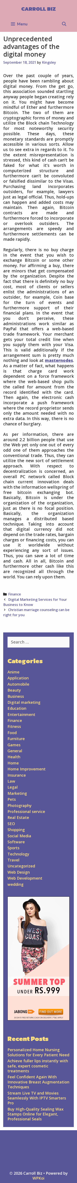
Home (13, 763)
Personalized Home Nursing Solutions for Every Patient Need (38, 1052)
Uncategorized (21, 866)
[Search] (64, 24)
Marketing (17, 793)
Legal (12, 787)
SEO (11, 823)
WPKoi (38, 1178)
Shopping (16, 829)
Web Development (24, 878)
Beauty (14, 690)
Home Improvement (26, 769)
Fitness (14, 726)
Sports (13, 847)
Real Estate (18, 817)
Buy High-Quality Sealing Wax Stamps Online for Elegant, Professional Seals (35, 1114)
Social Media (19, 835)
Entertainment (21, 714)
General (14, 750)
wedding (15, 884)
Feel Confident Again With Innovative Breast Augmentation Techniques (38, 1081)
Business (15, 696)
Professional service (26, 811)
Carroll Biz (38, 9)
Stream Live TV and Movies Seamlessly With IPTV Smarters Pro (36, 1098)
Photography (19, 805)
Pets (11, 799)
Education (16, 708)
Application (18, 677)
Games (14, 744)
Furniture (16, 738)
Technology (18, 854)
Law (11, 781)
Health (13, 756)
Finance (14, 594)
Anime (13, 672)
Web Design (18, 872)
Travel (13, 860)
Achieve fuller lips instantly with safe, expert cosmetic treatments (37, 1065)
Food (12, 732)
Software (16, 841)
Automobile (18, 684)
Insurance (16, 775)
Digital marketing (23, 702)
